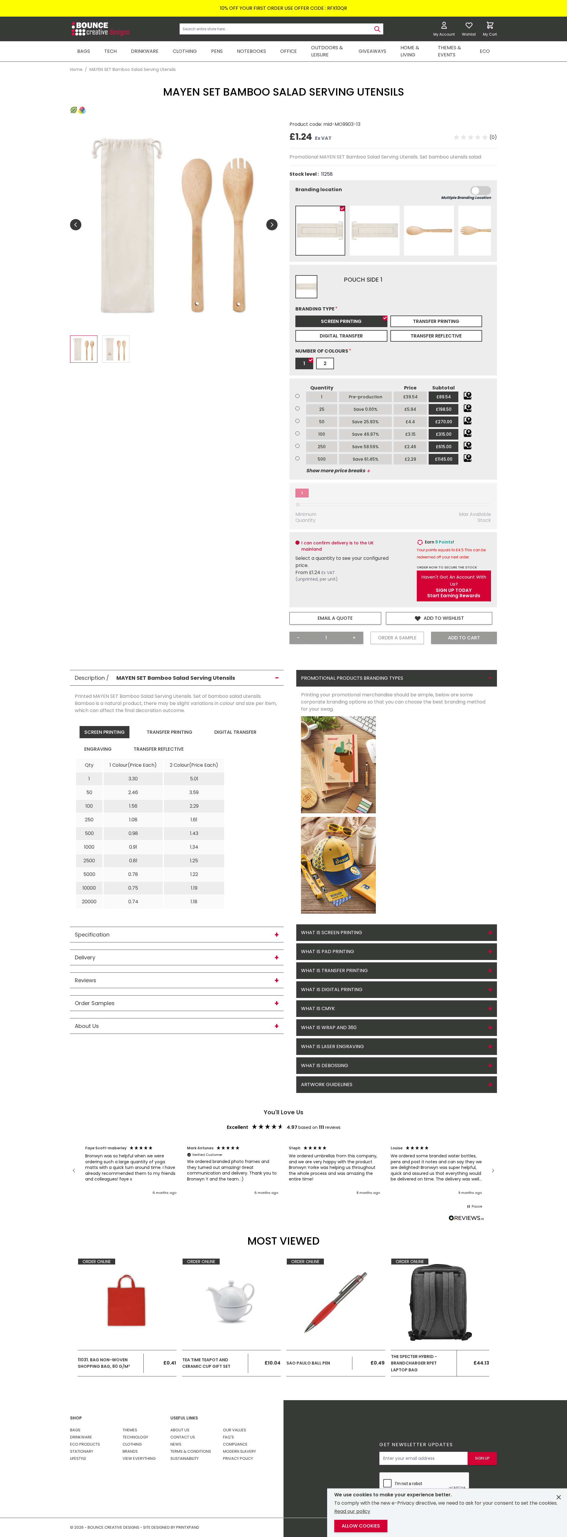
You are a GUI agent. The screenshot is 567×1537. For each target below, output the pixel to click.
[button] (475, 137)
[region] (283, 1171)
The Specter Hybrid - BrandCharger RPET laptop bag (414, 1363)
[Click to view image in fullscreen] (174, 224)
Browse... (467, 396)
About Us (179, 1430)
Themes (130, 1430)
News (175, 1444)
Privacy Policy (238, 1458)
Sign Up (482, 1458)
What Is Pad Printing (327, 951)
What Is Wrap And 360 (329, 1027)
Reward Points (313, 1427)
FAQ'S (228, 1437)
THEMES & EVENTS (449, 51)
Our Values (234, 1430)
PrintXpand (440, 1437)
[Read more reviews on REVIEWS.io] (466, 1218)
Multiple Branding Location (466, 197)
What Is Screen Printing (331, 932)
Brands (130, 1451)
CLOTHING (185, 51)
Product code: (306, 124)
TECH (110, 51)
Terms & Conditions (190, 1451)
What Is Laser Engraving (332, 1046)
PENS (217, 51)
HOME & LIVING (409, 51)
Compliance (235, 1444)
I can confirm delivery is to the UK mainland (337, 546)
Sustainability (184, 1458)
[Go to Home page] (99, 29)
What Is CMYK (318, 1008)
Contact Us (182, 1437)
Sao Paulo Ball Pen (308, 1363)
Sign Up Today (454, 590)
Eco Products (85, 1444)
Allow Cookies (361, 1525)
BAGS (83, 51)
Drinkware (81, 1437)
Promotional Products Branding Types (352, 678)
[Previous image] (75, 224)
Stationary (81, 1451)
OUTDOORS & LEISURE (327, 51)
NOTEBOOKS (251, 51)
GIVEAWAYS (372, 51)
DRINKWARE (145, 51)
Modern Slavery (239, 1451)
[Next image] (272, 224)
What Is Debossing (324, 1065)
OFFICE (288, 51)
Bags (75, 1430)
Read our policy (352, 1511)
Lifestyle (78, 1458)
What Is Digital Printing (331, 989)
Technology (135, 1437)
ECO (485, 51)
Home (76, 69)
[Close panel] (558, 1497)
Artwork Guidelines (326, 1084)
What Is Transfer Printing (334, 970)
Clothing (132, 1444)
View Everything (139, 1458)
